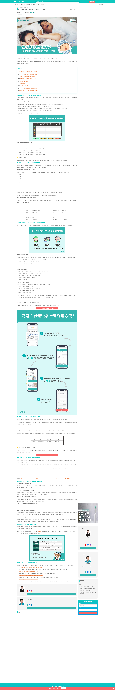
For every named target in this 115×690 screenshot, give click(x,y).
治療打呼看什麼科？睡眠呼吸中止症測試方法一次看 (28, 571)
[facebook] (29, 591)
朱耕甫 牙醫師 (32, 12)
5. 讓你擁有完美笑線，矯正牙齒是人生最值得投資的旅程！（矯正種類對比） (88, 593)
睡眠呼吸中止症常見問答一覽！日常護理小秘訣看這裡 (28, 90)
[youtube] (27, 591)
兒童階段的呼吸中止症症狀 (24, 81)
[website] (27, 605)
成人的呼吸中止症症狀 (24, 83)
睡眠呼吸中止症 (26, 7)
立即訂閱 (88, 612)
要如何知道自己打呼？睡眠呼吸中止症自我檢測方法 (28, 71)
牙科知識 (21, 7)
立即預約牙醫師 (92, 1)
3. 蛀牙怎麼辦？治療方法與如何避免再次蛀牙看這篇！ (87, 588)
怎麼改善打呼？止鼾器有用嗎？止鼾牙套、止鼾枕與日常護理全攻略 (31, 575)
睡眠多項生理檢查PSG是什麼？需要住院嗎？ (28, 76)
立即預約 (63, 688)
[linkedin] (31, 605)
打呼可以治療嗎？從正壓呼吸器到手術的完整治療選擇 (28, 579)
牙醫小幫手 (39, 531)
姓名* (80, 603)
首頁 (18, 7)
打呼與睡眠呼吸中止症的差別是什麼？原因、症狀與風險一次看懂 (30, 567)
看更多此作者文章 (51, 593)
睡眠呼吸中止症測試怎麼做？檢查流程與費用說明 (28, 74)
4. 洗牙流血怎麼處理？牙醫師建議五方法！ (85, 590)
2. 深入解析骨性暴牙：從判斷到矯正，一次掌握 (86, 586)
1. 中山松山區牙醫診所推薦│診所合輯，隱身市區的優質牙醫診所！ (87, 584)
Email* (80, 607)
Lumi (22, 12)
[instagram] (31, 591)
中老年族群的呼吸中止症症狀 (25, 85)
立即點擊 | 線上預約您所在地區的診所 (47, 454)
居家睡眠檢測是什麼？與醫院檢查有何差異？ (28, 78)
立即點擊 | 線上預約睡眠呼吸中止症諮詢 (47, 308)
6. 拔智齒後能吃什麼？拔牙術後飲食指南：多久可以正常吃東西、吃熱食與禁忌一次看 (88, 596)
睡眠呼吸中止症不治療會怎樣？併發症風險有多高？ (28, 88)
